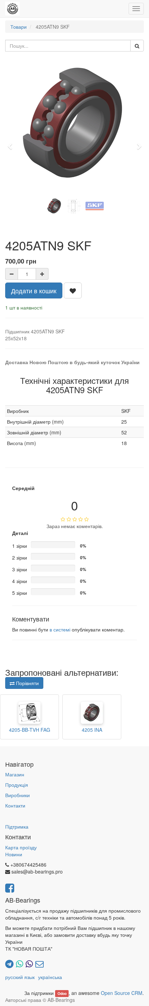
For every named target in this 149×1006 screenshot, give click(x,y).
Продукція (16, 784)
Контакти (15, 805)
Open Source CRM (121, 992)
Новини (13, 854)
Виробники (17, 795)
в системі (60, 629)
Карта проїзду (21, 847)
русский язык (20, 976)
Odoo (62, 993)
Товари (18, 26)
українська (50, 976)
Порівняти (27, 683)
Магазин (14, 774)
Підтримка (16, 826)
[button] (12, 143)
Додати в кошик (33, 290)
